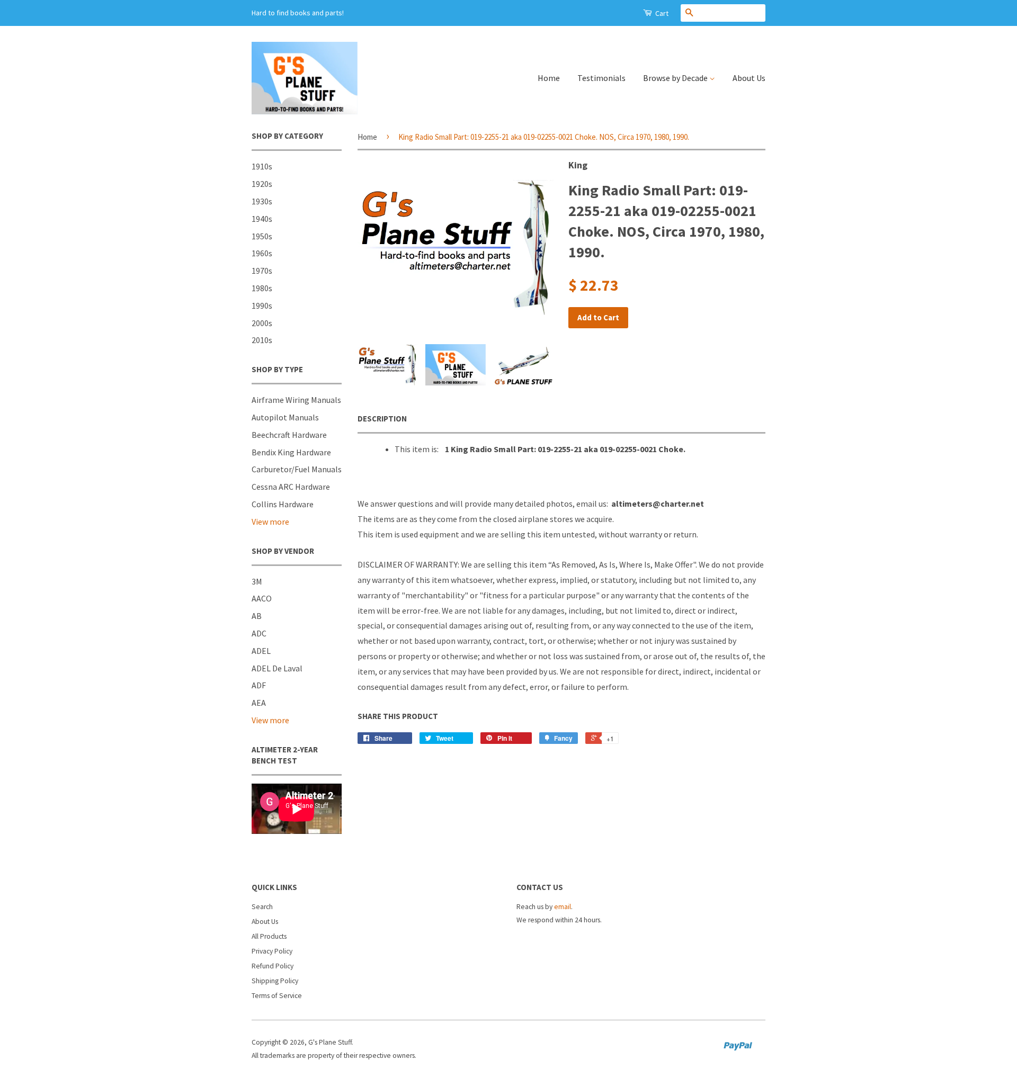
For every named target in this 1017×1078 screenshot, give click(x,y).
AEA (259, 702)
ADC (259, 633)
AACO (262, 598)
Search (262, 906)
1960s (262, 253)
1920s (262, 183)
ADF (259, 685)
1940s (262, 218)
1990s (262, 305)
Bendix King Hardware (291, 452)
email (562, 906)
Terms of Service (277, 995)
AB (257, 615)
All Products (269, 936)
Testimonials (601, 78)
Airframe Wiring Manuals (296, 399)
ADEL (261, 650)
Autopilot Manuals (285, 417)
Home (549, 78)
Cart (661, 13)
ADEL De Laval (277, 668)
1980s (262, 288)
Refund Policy (272, 966)
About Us (749, 78)
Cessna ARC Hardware (291, 486)
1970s (262, 270)
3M (257, 581)
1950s (262, 236)
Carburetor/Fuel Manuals (297, 469)
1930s (262, 201)
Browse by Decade (676, 78)
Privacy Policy (272, 951)
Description (382, 419)
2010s (262, 340)
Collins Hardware (283, 504)
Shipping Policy (275, 980)
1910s (262, 166)
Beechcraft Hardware (289, 434)
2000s (262, 323)
